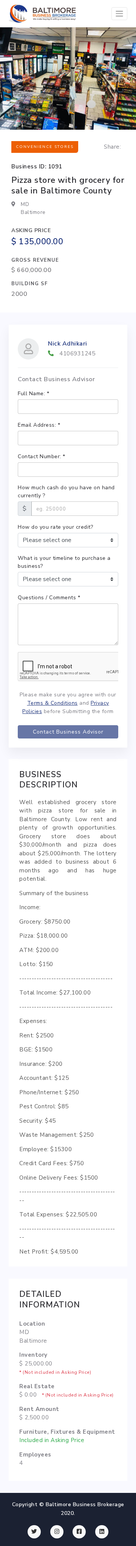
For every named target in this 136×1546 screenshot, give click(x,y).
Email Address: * (39, 425)
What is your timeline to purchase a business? (64, 562)
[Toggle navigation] (119, 13)
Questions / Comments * (49, 597)
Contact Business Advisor (68, 731)
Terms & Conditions (52, 703)
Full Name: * (33, 393)
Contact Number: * (41, 456)
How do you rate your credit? (55, 527)
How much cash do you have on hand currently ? (66, 491)
